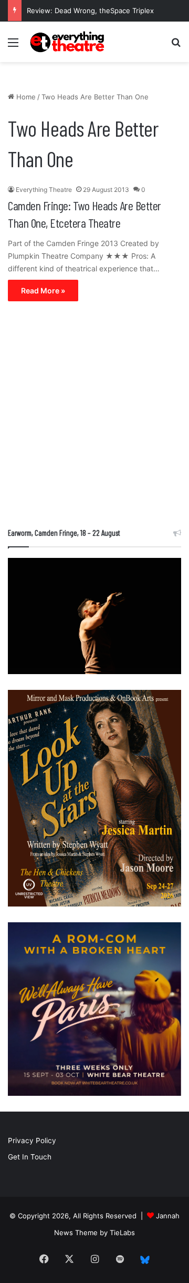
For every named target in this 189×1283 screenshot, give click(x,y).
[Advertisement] (94, 417)
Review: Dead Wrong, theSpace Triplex (90, 10)
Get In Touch (29, 1157)
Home (25, 97)
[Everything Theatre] (68, 42)
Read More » (43, 290)
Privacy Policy (32, 1140)
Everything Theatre (44, 190)
